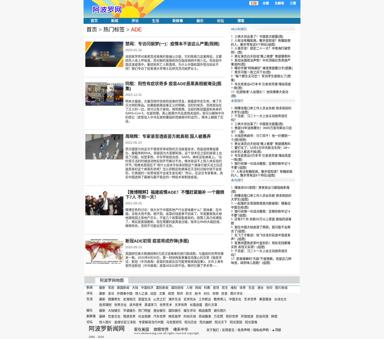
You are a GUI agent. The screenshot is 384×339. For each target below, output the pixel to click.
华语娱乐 (129, 310)
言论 (111, 293)
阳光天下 (221, 322)
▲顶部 (276, 330)
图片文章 (211, 305)
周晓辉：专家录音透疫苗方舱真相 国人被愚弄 (168, 136)
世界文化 (120, 305)
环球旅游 (247, 316)
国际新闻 (162, 287)
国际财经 (177, 287)
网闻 (198, 287)
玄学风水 (190, 299)
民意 (224, 293)
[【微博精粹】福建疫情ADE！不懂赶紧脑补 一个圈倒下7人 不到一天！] (104, 203)
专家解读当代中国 (151, 322)
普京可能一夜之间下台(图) (252, 72)
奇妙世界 (232, 316)
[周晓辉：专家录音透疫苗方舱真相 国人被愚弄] (104, 147)
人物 (189, 287)
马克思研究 (174, 322)
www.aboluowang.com (148, 333)
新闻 (114, 21)
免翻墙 (279, 3)
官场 (216, 287)
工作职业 (205, 299)
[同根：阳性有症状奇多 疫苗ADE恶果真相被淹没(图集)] (104, 94)
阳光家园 (236, 322)
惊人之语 (141, 293)
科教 (207, 287)
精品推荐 (205, 310)
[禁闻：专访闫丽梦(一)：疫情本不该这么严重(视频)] (104, 55)
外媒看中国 (124, 293)
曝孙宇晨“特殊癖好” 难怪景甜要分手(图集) (263, 68)
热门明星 (144, 310)
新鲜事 (177, 21)
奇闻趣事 (205, 316)
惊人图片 (105, 322)
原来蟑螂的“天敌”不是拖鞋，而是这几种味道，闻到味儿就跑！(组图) (261, 260)
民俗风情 (262, 316)
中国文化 (235, 299)
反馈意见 (228, 330)
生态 (251, 287)
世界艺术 (166, 305)
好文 (189, 293)
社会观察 (144, 316)
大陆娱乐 (114, 310)
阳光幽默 (206, 322)
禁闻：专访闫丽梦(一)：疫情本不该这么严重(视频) (172, 44)
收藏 (266, 3)
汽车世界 (159, 316)
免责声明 (244, 330)
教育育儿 (220, 299)
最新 (102, 287)
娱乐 (200, 21)
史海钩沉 (129, 299)
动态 (153, 293)
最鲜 (102, 316)
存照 (215, 293)
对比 (207, 293)
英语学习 (150, 305)
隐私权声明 (261, 330)
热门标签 (114, 29)
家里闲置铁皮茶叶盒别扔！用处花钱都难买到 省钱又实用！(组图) (260, 245)
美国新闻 (123, 287)
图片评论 (236, 293)
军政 (111, 287)
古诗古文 (280, 299)
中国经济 (147, 287)
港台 (260, 287)
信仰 (269, 287)
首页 (94, 21)
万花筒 (218, 316)
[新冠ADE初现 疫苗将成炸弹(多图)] (104, 252)
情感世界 (129, 316)
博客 (240, 21)
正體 (293, 3)
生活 (155, 21)
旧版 (254, 3)
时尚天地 (190, 316)
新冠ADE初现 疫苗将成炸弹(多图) (157, 241)
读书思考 (135, 305)
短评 (180, 293)
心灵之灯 (159, 299)
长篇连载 (196, 305)
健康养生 (114, 299)
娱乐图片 (220, 310)
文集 (162, 293)
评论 (135, 21)
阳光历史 (190, 322)
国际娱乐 (174, 310)
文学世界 (181, 305)
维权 (234, 287)
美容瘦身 (265, 299)
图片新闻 (281, 287)
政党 (171, 293)
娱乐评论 (190, 310)
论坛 (220, 21)
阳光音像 (251, 322)
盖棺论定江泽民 (125, 322)
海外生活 (174, 299)
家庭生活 (144, 299)
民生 (225, 287)
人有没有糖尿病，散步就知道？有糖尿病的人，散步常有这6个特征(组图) (260, 42)
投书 (198, 293)
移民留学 (174, 316)
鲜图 (274, 316)
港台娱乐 (159, 310)
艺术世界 (250, 299)
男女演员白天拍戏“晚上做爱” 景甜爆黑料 (262, 56)
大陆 (135, 287)
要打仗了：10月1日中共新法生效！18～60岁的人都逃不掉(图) (260, 149)
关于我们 (212, 330)
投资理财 (105, 305)
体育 (243, 287)
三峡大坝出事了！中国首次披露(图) (258, 36)
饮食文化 (114, 316)
